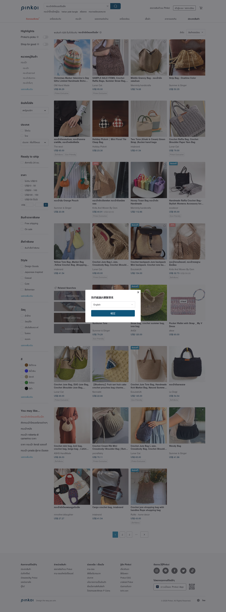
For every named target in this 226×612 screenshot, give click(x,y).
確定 (113, 313)
